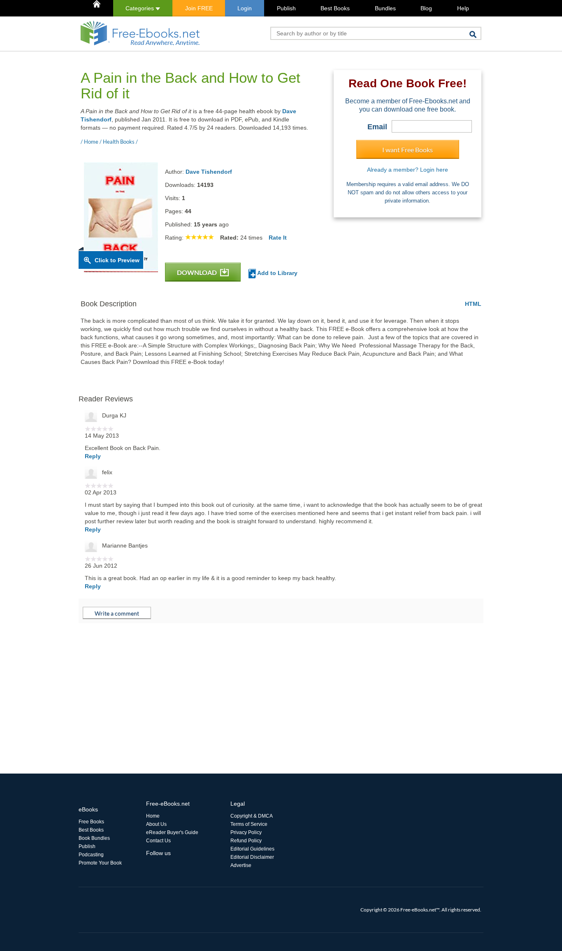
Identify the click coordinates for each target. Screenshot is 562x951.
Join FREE (199, 8)
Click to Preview (117, 260)
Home (153, 816)
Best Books (335, 8)
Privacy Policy (246, 832)
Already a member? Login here (407, 169)
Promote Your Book (100, 863)
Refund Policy (246, 841)
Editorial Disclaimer (252, 857)
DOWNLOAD (197, 272)
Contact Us (158, 841)
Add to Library (276, 273)
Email (377, 127)
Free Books (91, 822)
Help (463, 8)
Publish (286, 8)
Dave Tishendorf (209, 171)
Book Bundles (94, 838)
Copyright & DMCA (251, 816)
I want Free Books (407, 150)
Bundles (385, 8)
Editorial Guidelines (252, 849)
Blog (426, 8)
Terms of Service (248, 824)
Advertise (240, 865)
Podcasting (91, 855)
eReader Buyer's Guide (172, 832)
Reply (93, 456)
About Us (156, 824)
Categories (140, 8)
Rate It (278, 237)
